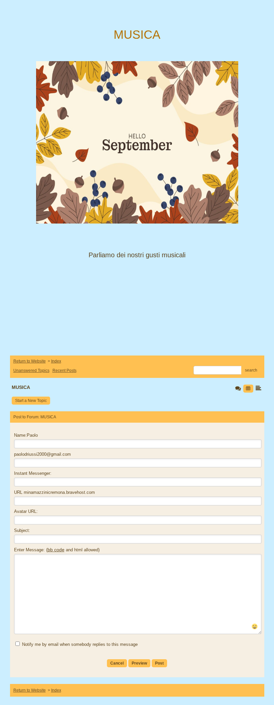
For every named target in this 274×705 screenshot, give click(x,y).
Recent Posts (64, 370)
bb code (55, 549)
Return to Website (29, 361)
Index (56, 361)
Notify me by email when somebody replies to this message (79, 644)
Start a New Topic (31, 400)
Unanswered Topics (31, 370)
